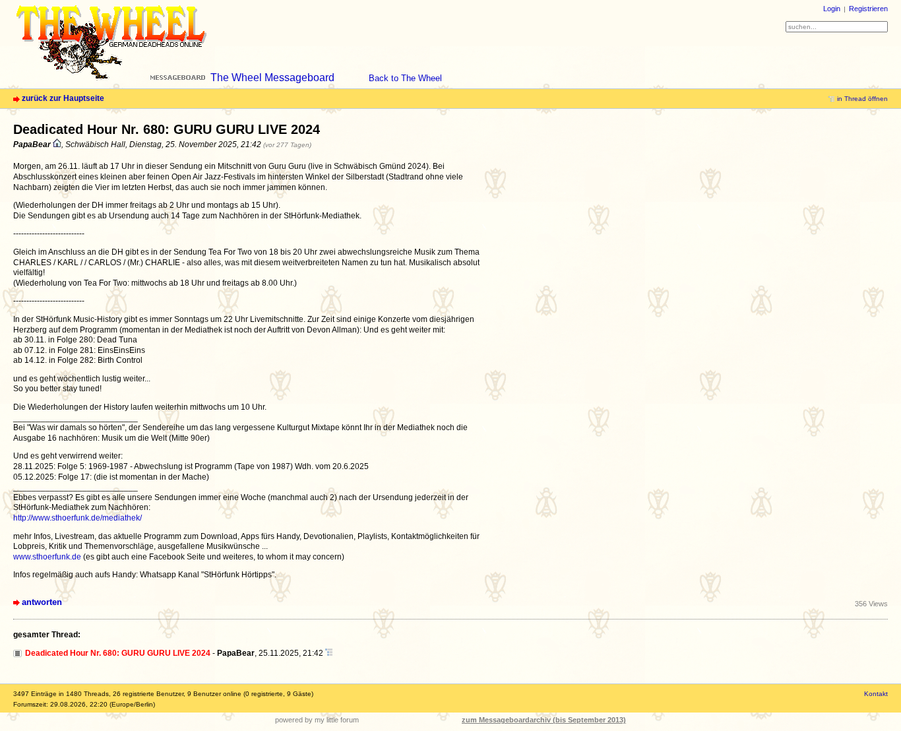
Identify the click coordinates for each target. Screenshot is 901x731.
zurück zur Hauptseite (63, 98)
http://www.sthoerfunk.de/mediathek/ (77, 518)
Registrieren (868, 9)
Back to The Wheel (405, 78)
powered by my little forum (317, 720)
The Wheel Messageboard (272, 77)
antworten (42, 602)
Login (831, 9)
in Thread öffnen (862, 98)
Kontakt (876, 693)
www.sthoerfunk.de (47, 556)
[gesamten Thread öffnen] (328, 653)
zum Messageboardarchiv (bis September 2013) (544, 720)
